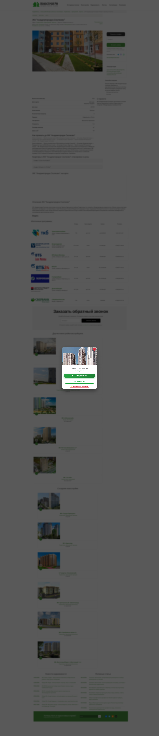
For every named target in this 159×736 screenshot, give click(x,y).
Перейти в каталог (79, 381)
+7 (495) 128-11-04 (81, 376)
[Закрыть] (94, 349)
